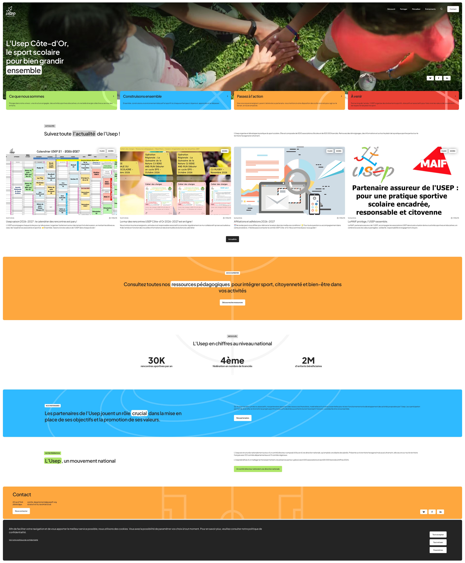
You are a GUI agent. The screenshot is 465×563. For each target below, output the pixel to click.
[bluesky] (430, 78)
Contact (453, 9)
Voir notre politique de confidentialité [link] (23, 540)
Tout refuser (438, 542)
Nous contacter (21, 511)
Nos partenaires (242, 418)
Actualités (232, 239)
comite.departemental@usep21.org (42, 502)
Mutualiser (416, 9)
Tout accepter (438, 534)
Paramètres (438, 550)
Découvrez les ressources (232, 302)
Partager (403, 9)
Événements (430, 9)
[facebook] (438, 78)
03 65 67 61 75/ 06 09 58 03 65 (39, 504)
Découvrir (391, 9)
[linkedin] (447, 78)
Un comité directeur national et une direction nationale (258, 469)
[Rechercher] (441, 9)
